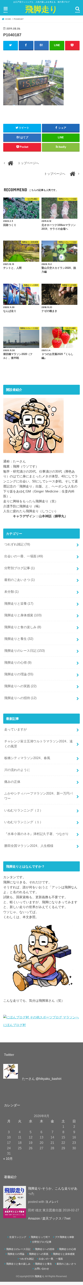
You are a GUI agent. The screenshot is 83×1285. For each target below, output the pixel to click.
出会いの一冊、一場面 (23, 556)
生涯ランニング (17, 1237)
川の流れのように (17, 770)
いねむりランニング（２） (23, 810)
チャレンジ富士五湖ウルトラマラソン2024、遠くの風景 (38, 743)
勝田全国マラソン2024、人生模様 (28, 845)
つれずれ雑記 (17, 544)
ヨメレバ (51, 1201)
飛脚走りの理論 (18, 674)
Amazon (34, 1218)
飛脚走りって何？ (40, 1237)
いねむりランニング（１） (23, 822)
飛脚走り (41, 9)
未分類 (11, 591)
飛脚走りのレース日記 (24, 650)
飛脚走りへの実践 (20, 686)
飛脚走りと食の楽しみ (22, 627)
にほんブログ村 (14, 1025)
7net (67, 1218)
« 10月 (8, 1158)
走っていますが (15, 729)
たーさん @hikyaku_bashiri (41, 1078)
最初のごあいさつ (19, 579)
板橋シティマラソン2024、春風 (27, 758)
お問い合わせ (41, 1268)
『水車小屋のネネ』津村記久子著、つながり (36, 834)
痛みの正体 (12, 781)
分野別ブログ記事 (19, 568)
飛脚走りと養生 (18, 638)
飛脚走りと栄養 (18, 603)
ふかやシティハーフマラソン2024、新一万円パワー (38, 795)
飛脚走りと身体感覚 (23, 615)
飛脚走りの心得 (17, 662)
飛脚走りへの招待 (20, 698)
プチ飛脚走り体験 (64, 1237)
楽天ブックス (52, 1218)
